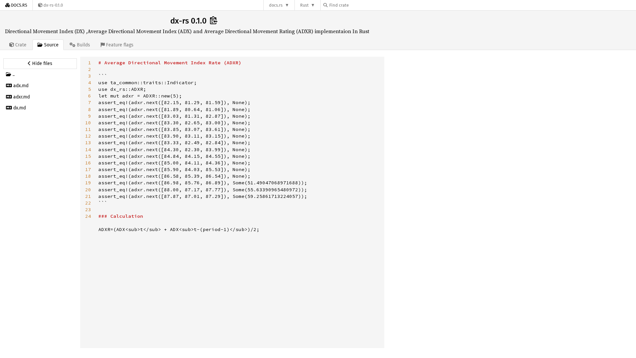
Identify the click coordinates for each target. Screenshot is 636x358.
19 (88, 183)
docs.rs (276, 5)
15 (88, 156)
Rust (304, 5)
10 (88, 123)
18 (88, 176)
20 (88, 190)
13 (88, 143)
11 (88, 129)
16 (88, 163)
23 (88, 209)
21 (88, 196)
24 (88, 216)
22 (88, 203)
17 (88, 169)
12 (88, 136)
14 (88, 149)
